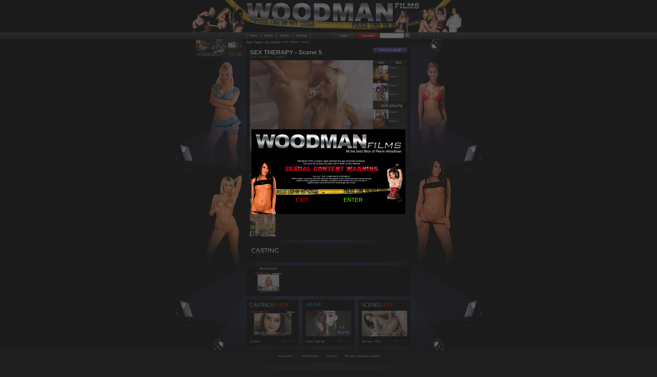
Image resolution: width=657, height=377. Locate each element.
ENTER (353, 200)
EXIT (302, 200)
